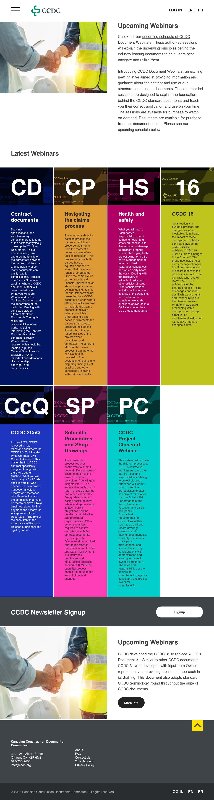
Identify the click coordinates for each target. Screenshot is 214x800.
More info (131, 702)
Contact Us (83, 757)
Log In (175, 10)
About (79, 750)
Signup (179, 612)
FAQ (78, 753)
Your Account (84, 761)
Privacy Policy (84, 765)
